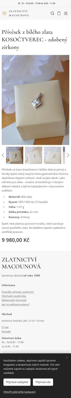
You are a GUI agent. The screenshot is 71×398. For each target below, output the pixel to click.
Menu (65, 13)
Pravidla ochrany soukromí (18, 292)
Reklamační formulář (14, 300)
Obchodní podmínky (14, 296)
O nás (5, 327)
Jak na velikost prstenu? (15, 304)
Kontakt (6, 331)
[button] (52, 13)
